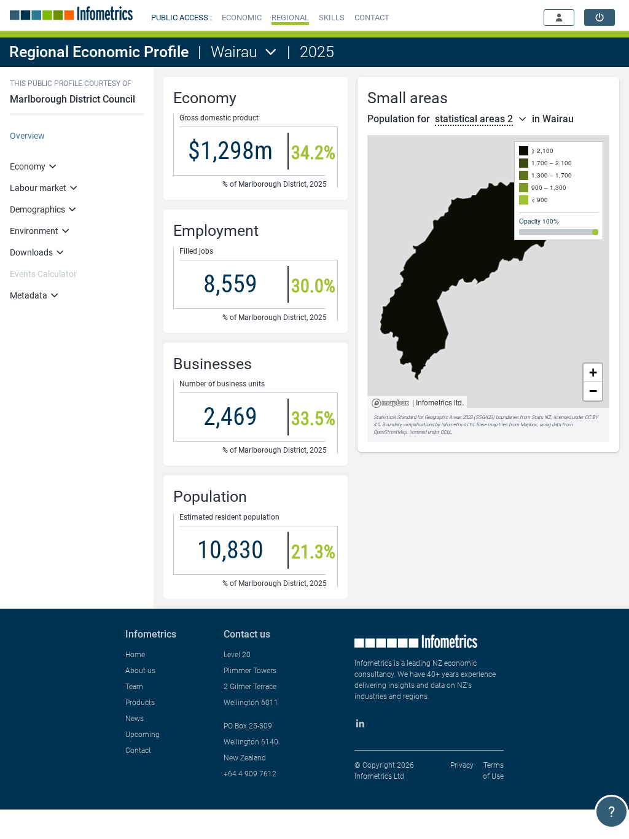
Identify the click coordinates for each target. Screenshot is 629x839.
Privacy (462, 765)
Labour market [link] (38, 188)
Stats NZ (541, 417)
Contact (138, 750)
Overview (27, 136)
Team (134, 686)
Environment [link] (34, 231)
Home (135, 654)
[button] (242, 17)
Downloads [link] (31, 252)
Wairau (234, 52)
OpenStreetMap (390, 432)
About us (140, 670)
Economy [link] (27, 166)
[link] (599, 17)
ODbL (445, 432)
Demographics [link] (37, 209)
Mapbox (390, 404)
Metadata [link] (28, 295)
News (134, 718)
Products (140, 702)
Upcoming (142, 734)
